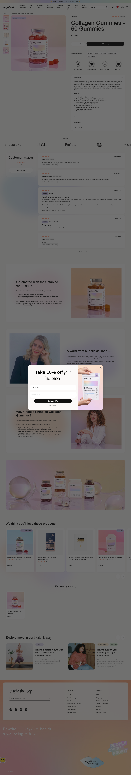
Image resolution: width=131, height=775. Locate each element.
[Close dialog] (100, 367)
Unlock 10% (53, 401)
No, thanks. (53, 405)
